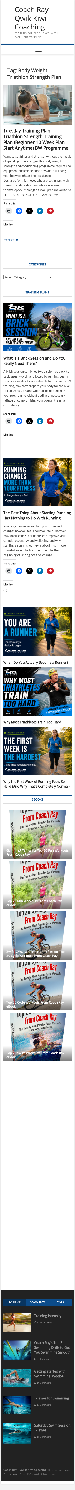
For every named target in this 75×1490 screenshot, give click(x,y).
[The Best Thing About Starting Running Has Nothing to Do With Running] (37, 482)
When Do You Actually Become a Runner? (35, 662)
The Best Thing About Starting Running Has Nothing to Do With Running (37, 515)
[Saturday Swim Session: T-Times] (17, 1425)
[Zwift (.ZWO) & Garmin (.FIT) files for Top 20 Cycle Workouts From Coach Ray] (37, 935)
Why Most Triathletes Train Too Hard (32, 722)
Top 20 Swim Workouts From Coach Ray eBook (35, 1055)
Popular (15, 1302)
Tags (60, 1302)
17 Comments (43, 1404)
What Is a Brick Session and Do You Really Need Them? (34, 361)
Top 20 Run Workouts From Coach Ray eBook (34, 903)
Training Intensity (47, 1315)
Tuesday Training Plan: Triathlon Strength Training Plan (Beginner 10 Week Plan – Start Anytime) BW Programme (35, 139)
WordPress (19, 1474)
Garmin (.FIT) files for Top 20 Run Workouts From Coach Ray (37, 852)
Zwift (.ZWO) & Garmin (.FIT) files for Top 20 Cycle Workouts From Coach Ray (35, 954)
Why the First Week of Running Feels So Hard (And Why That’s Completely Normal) (36, 784)
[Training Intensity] (17, 1315)
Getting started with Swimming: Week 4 (50, 1373)
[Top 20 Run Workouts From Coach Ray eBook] (37, 885)
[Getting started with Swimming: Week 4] (17, 1371)
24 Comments (43, 1358)
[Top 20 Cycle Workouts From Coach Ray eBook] (37, 986)
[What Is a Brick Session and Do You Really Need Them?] (37, 327)
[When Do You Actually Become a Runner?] (37, 631)
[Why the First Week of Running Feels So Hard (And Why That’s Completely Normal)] (37, 751)
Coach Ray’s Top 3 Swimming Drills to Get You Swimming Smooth (52, 1347)
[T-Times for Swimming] (17, 1398)
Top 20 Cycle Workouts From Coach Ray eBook (35, 1004)
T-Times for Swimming (51, 1398)
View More (14, 240)
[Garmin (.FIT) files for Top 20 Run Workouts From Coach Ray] (37, 834)
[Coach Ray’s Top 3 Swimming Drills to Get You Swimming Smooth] (17, 1342)
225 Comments (44, 1322)
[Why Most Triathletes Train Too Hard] (37, 691)
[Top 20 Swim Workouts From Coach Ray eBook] (37, 1037)
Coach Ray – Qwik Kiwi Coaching (34, 18)
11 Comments (43, 1436)
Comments (37, 1302)
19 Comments (43, 1382)
